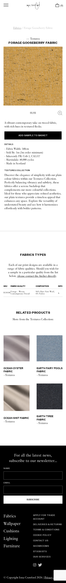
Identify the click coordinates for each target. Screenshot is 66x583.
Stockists (40, 551)
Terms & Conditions (46, 529)
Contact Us (40, 540)
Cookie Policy (42, 535)
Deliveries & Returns (47, 524)
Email (7, 482)
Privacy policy (52, 577)
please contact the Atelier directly (36, 276)
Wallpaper (12, 524)
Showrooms (41, 546)
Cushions (11, 531)
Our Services (42, 556)
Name (7, 468)
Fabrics (17, 28)
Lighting (11, 539)
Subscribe (33, 499)
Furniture (12, 546)
